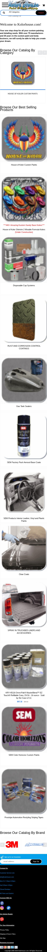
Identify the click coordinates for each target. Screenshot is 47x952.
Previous (40, 52)
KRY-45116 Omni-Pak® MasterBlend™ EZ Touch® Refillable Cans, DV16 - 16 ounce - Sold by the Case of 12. (24, 695)
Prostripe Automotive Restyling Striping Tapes (24, 817)
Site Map (2, 938)
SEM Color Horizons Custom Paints (24, 755)
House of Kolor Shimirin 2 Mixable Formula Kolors (24, 230)
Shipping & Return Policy (8, 934)
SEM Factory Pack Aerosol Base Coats (24, 462)
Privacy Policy (4, 930)
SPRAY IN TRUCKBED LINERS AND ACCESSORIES (24, 631)
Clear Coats (24, 574)
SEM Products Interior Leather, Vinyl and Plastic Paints (24, 519)
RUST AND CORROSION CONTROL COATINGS (24, 347)
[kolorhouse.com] (23, 5)
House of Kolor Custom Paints (23, 94)
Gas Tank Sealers (24, 406)
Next (44, 52)
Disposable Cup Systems (24, 285)
